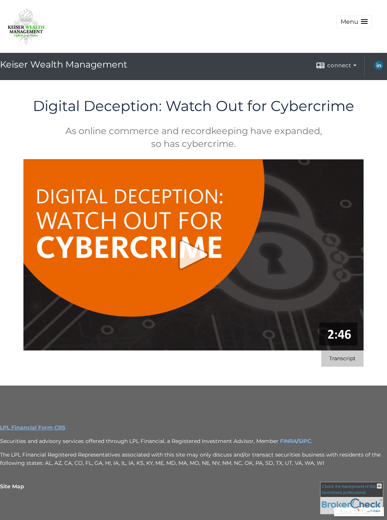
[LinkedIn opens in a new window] (378, 68)
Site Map (12, 486)
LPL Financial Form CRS (32, 427)
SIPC (305, 441)
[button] (354, 21)
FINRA (288, 441)
